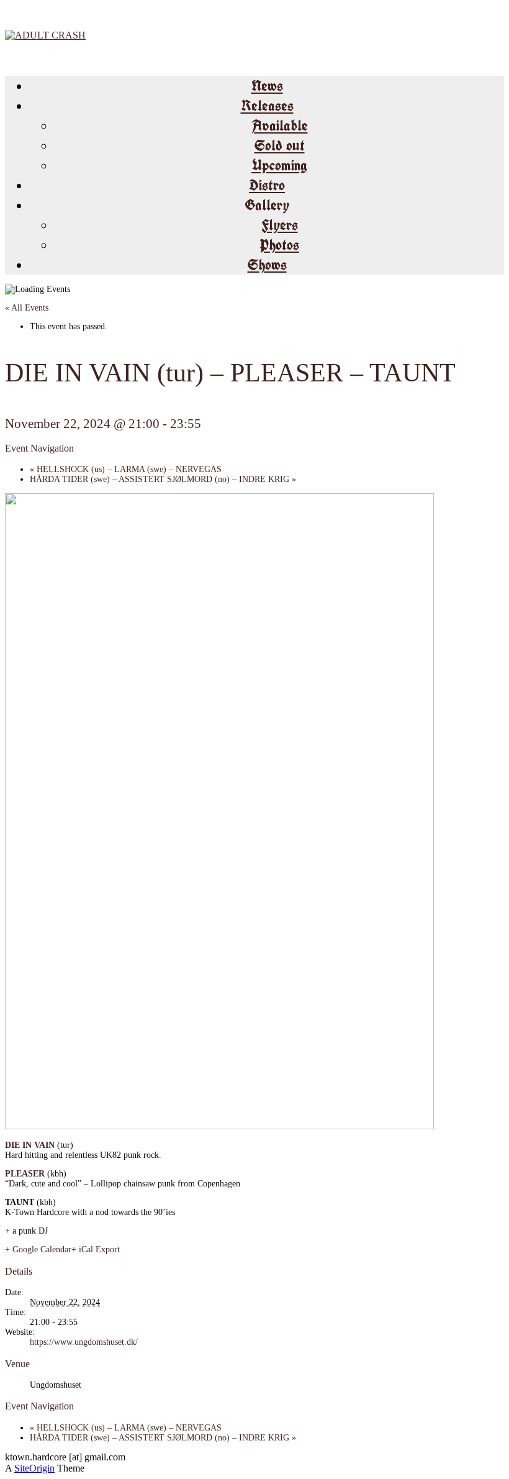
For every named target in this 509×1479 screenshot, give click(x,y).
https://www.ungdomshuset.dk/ (84, 1342)
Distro (267, 185)
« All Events (26, 307)
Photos (279, 245)
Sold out (279, 145)
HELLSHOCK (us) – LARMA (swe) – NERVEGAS (126, 469)
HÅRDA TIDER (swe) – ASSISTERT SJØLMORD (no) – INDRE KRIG (163, 479)
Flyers (279, 225)
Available (279, 125)
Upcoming (279, 165)
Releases (267, 106)
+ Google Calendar (38, 1249)
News (267, 86)
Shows (267, 265)
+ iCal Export (95, 1249)
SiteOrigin (34, 1468)
